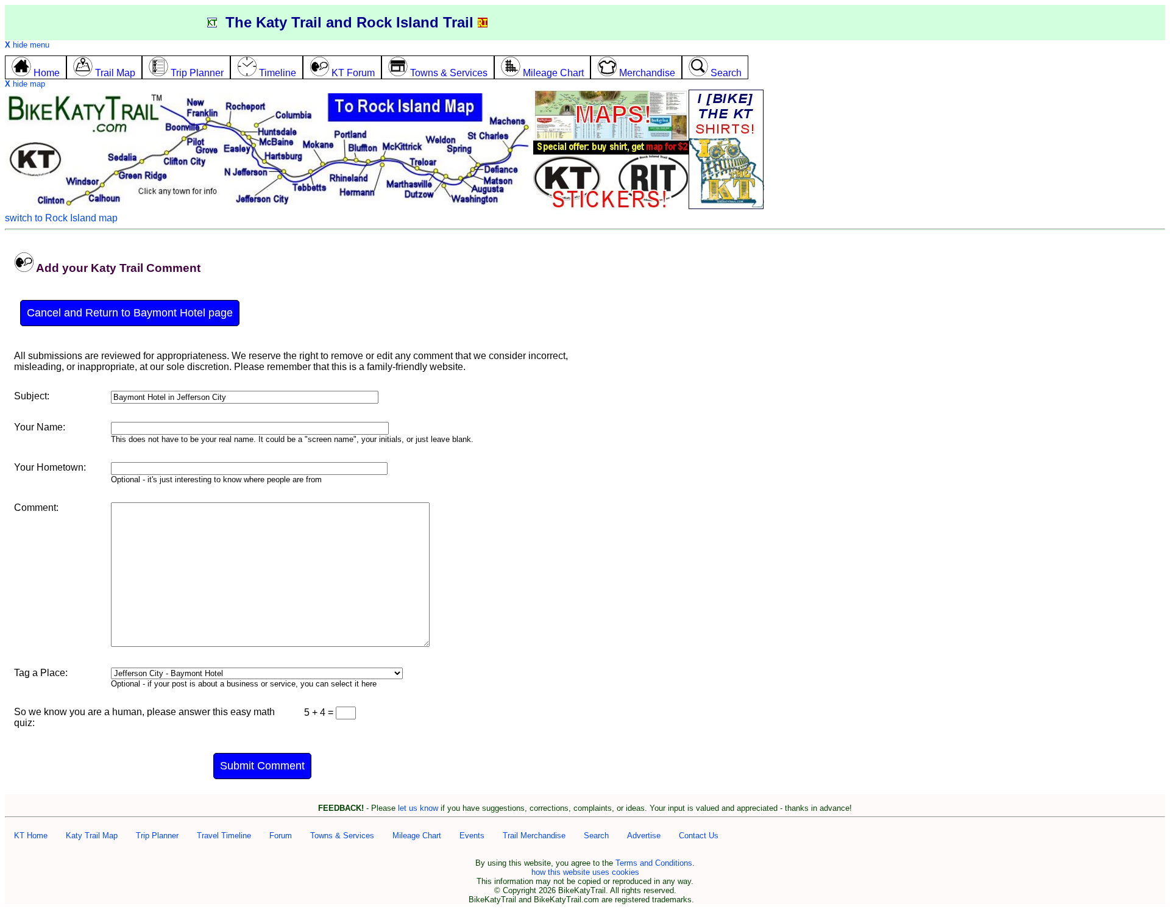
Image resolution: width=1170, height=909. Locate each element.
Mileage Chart (416, 835)
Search (596, 835)
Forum (280, 835)
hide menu (27, 44)
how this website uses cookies (585, 872)
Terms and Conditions (653, 863)
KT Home (31, 835)
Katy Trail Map (92, 835)
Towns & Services (342, 835)
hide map (25, 83)
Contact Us (698, 835)
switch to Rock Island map (61, 218)
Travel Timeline (224, 835)
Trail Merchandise (534, 835)
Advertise (644, 835)
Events (471, 835)
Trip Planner (157, 835)
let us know (418, 808)
